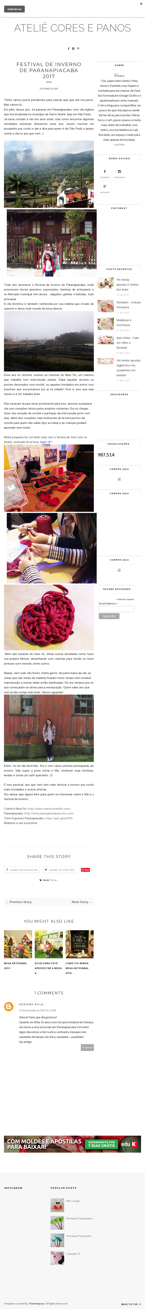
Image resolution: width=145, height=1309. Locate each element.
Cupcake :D (73, 1253)
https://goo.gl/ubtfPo (59, 818)
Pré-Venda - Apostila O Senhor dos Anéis (127, 284)
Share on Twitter (62, 870)
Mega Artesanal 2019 (15, 966)
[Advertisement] (72, 1162)
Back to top (130, 1304)
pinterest (105, 192)
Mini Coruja (72, 1200)
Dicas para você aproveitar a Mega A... (48, 968)
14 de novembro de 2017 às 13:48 (37, 1010)
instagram (119, 177)
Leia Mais (119, 144)
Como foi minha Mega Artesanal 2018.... (77, 968)
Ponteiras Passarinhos (79, 1218)
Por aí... (54, 880)
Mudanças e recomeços (123, 322)
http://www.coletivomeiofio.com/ (49, 808)
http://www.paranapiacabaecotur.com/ (49, 813)
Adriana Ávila (31, 1004)
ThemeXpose (36, 1303)
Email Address (108, 603)
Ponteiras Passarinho (78, 1236)
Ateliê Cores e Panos (72, 28)
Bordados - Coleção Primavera (128, 305)
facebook (105, 177)
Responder (87, 1047)
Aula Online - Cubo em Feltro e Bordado (127, 342)
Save (87, 870)
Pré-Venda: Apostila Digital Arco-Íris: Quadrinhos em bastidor (128, 368)
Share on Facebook (24, 870)
